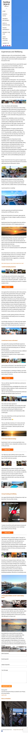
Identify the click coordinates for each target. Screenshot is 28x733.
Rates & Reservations (6, 24)
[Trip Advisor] (5, 731)
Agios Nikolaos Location (5, 38)
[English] (10, 45)
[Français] (8, 45)
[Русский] (4, 45)
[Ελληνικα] (6, 45)
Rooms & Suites (5, 15)
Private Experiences (6, 28)
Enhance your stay (6, 33)
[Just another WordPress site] (6, 4)
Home (4, 11)
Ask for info (4, 695)
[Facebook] (2, 731)
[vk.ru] (3, 731)
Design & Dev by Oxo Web (18, 729)
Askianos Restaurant (6, 19)
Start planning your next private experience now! (12, 263)
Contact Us (6, 43)
